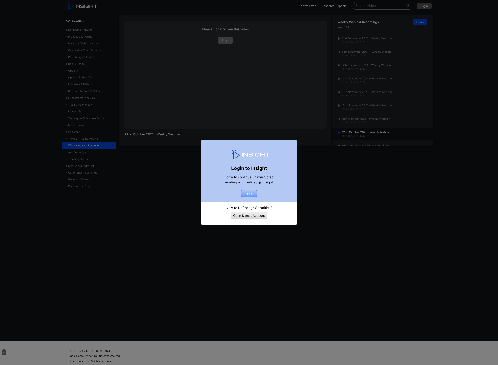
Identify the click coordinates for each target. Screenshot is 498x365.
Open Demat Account (249, 215)
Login (249, 193)
